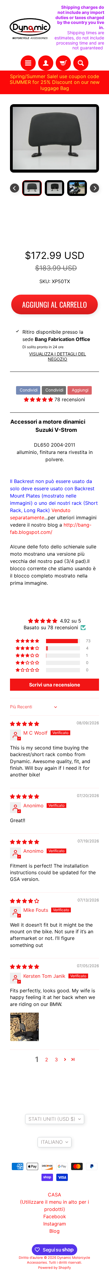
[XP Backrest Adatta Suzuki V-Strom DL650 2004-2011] (32, 188)
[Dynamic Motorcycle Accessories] (29, 28)
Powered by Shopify (54, 1267)
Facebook (54, 1216)
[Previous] (14, 188)
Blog (54, 1231)
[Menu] (28, 63)
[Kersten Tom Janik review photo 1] (24, 1026)
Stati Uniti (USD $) (51, 1119)
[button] (39, 399)
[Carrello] (63, 63)
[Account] (45, 63)
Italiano (52, 1142)
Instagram (54, 1224)
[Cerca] (80, 63)
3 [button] (56, 1060)
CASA (54, 1195)
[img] (24, 724)
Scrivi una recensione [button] (54, 685)
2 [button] (46, 1060)
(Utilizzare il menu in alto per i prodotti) (54, 1205)
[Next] (94, 188)
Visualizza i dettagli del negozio (57, 356)
